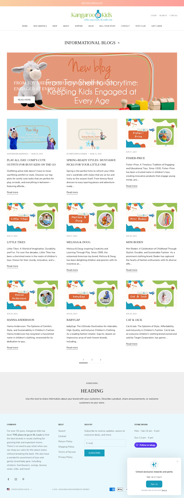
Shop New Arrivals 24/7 (92, 3)
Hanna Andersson (20, 319)
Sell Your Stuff (107, 26)
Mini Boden (134, 242)
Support (79, 26)
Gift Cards (156, 26)
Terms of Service (67, 452)
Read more (24, 99)
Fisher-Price (135, 158)
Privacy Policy (65, 457)
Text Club (140, 26)
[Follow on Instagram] (15, 479)
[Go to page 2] (100, 360)
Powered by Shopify (81, 489)
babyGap (73, 319)
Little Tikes (16, 242)
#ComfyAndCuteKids (77, 154)
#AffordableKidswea (17, 154)
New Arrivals (40, 26)
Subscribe (94, 453)
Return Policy (65, 441)
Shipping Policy (66, 446)
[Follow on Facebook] (8, 479)
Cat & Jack (134, 319)
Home (25, 26)
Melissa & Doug (78, 242)
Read (91, 26)
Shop (54, 26)
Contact (125, 26)
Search (61, 431)
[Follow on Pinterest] (23, 479)
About (66, 26)
